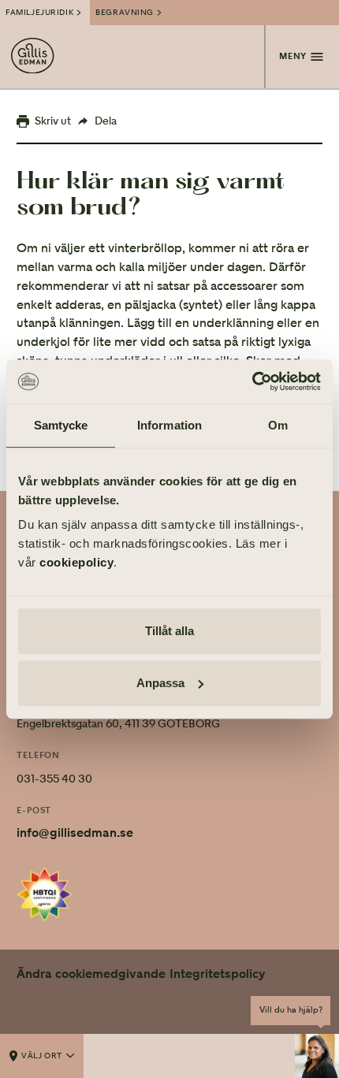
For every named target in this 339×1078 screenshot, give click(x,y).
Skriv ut (53, 120)
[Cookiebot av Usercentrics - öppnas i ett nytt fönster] (252, 381)
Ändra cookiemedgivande (91, 973)
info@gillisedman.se (75, 833)
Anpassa (160, 683)
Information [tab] (169, 425)
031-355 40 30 (54, 778)
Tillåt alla (169, 631)
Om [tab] (278, 425)
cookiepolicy (76, 562)
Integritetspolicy (218, 973)
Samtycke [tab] (61, 425)
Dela (106, 120)
